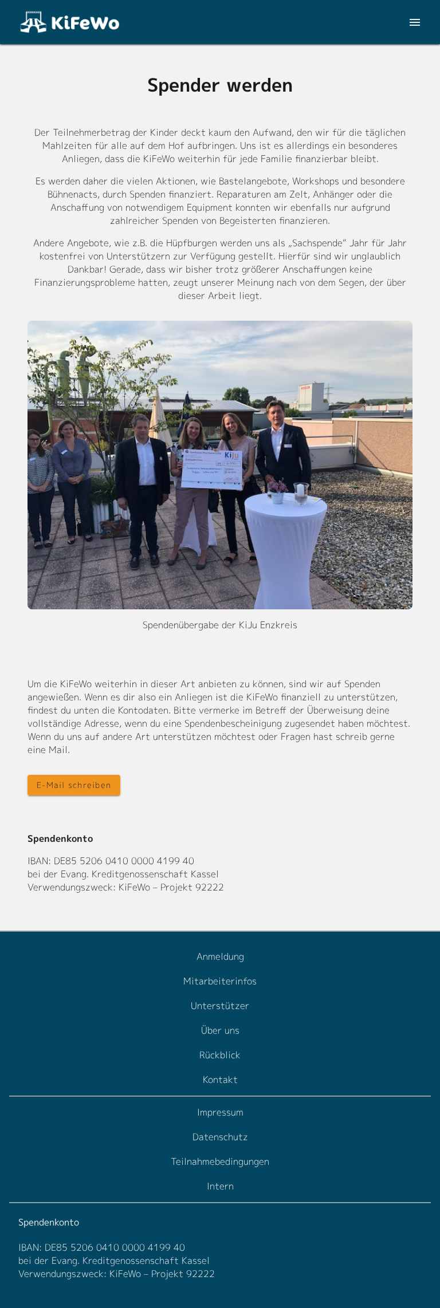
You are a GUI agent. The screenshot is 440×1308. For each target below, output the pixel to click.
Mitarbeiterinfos (220, 981)
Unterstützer (220, 1005)
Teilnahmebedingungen (220, 1161)
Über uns (220, 1030)
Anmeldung (220, 956)
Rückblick (220, 1055)
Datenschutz (220, 1136)
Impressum (220, 1112)
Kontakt (220, 1079)
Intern (220, 1186)
